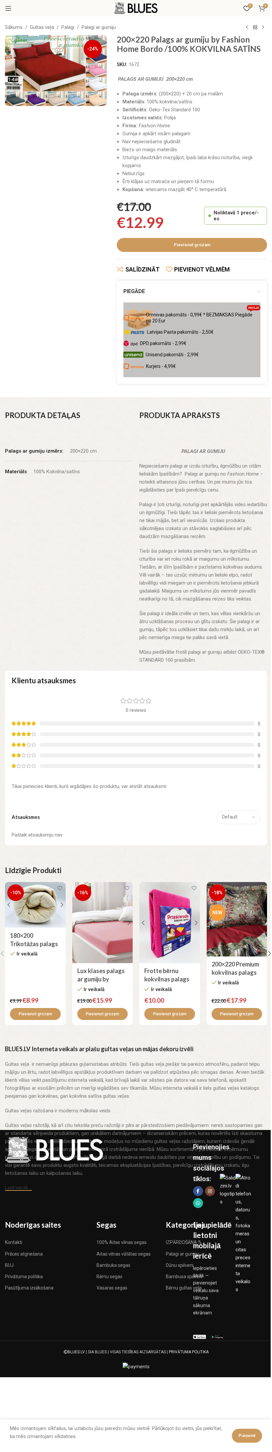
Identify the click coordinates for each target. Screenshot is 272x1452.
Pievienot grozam (192, 244)
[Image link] (54, 1150)
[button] (35, 1014)
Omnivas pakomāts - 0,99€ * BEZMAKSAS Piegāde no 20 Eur (202, 316)
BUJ (9, 1265)
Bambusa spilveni (184, 1276)
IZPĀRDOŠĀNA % (184, 1242)
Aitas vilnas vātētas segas (124, 1254)
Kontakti (13, 1242)
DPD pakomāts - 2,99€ (163, 343)
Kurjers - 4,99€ (161, 366)
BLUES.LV (76, 1352)
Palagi (67, 27)
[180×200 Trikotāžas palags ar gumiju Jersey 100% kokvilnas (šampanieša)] (35, 905)
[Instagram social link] (210, 1191)
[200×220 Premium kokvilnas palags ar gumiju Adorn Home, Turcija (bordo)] (237, 919)
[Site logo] (136, 8)
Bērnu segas (109, 1276)
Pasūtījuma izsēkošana (29, 1287)
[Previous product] (247, 28)
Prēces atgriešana (24, 1254)
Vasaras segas (112, 1287)
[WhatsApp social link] (198, 1203)
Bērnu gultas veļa (184, 1287)
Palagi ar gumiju (99, 27)
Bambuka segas (113, 1265)
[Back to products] (255, 28)
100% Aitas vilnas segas (122, 1242)
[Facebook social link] (198, 1191)
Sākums (14, 27)
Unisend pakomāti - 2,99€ (172, 354)
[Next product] (263, 28)
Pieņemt (246, 1435)
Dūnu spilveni (179, 1265)
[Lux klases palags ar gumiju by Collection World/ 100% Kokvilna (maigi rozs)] (102, 922)
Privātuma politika (24, 1276)
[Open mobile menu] (8, 8)
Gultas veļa (42, 27)
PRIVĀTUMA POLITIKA (189, 1352)
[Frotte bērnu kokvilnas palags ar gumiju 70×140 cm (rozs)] (169, 922)
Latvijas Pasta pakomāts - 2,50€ (180, 332)
